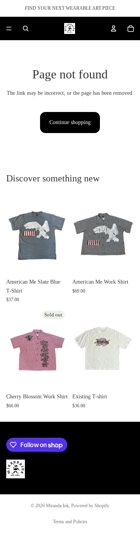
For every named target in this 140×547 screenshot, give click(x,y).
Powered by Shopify (90, 505)
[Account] (113, 28)
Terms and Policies (70, 521)
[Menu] (9, 28)
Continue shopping (70, 122)
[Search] (25, 28)
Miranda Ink (57, 505)
